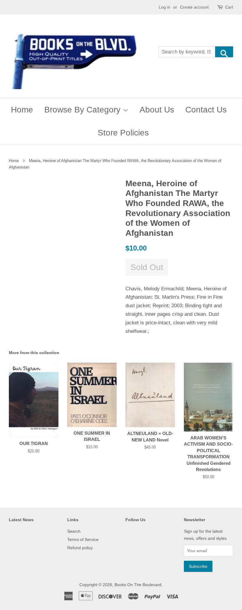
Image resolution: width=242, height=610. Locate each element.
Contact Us (206, 109)
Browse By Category (83, 109)
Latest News (21, 519)
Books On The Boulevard (138, 584)
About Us (157, 109)
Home (22, 109)
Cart (229, 7)
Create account (194, 7)
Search (74, 531)
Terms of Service (83, 539)
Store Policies (123, 132)
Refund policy (80, 547)
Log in (164, 7)
